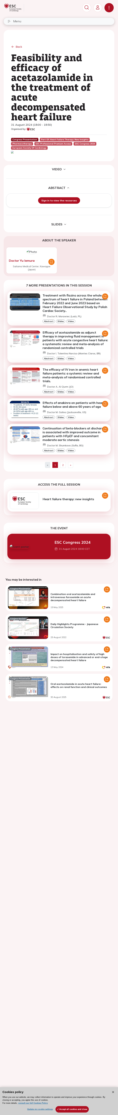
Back (19, 46)
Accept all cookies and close (73, 1109)
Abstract (48, 321)
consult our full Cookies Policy (33, 1103)
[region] (59, 1101)
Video (71, 321)
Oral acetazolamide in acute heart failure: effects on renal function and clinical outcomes (79, 685)
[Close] (113, 1092)
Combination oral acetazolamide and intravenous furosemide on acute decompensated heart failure (73, 597)
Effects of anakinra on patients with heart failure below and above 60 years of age (73, 404)
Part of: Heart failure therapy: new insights (64, 139)
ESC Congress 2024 (72, 542)
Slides (60, 321)
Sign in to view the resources (59, 200)
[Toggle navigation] (109, 7)
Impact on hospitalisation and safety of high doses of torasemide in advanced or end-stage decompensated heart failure (79, 657)
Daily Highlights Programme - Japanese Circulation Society (74, 626)
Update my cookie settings (40, 1109)
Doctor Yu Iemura (22, 260)
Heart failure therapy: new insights (68, 499)
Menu (17, 21)
